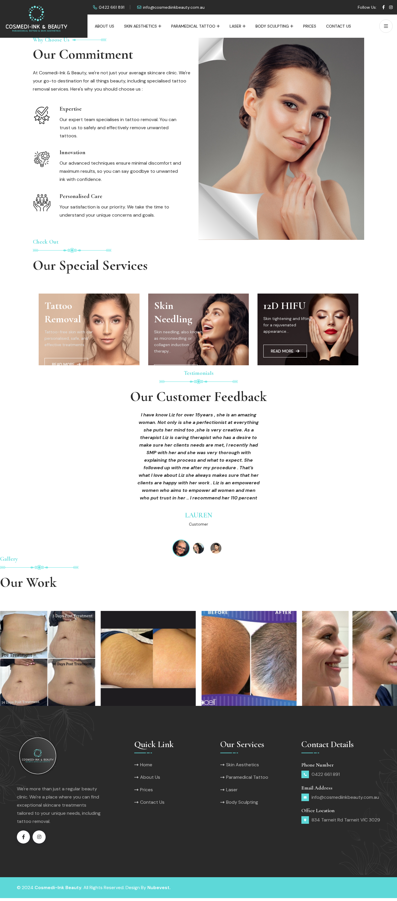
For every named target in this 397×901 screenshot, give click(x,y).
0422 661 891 (111, 7)
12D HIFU (284, 305)
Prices (309, 26)
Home (146, 765)
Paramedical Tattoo (193, 26)
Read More (63, 364)
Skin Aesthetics (140, 26)
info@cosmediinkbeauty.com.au (174, 7)
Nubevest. (159, 887)
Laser (235, 26)
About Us (104, 26)
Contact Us (338, 26)
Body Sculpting (272, 26)
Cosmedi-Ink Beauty (58, 887)
